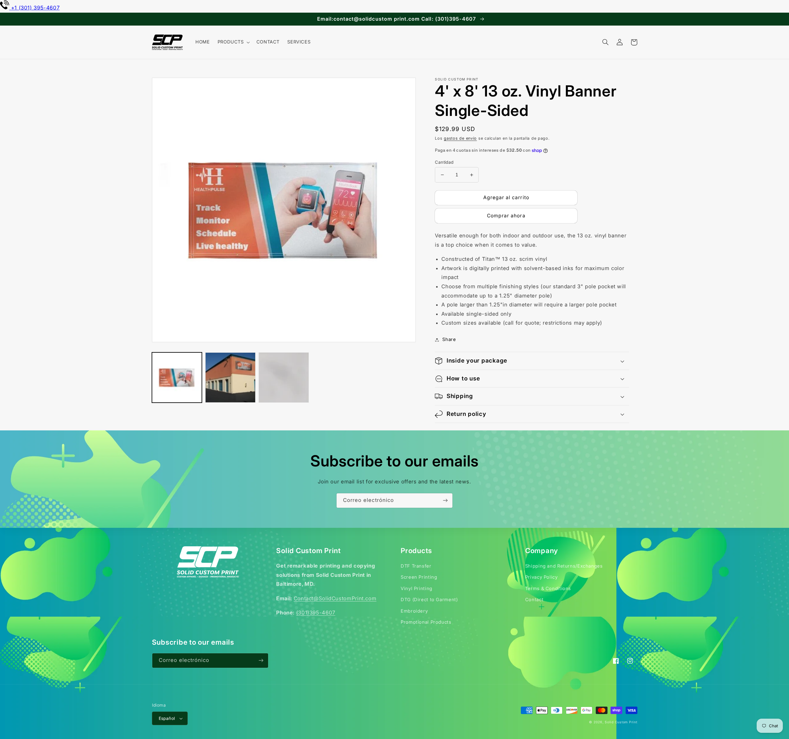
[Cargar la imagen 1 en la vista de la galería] (177, 377)
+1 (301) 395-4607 (35, 8)
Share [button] (449, 339)
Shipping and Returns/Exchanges (564, 566)
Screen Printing (419, 577)
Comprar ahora (506, 216)
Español (167, 718)
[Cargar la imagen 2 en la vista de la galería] (230, 377)
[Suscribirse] (445, 500)
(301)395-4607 (315, 613)
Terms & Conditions (548, 588)
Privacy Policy (541, 577)
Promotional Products (426, 622)
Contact (534, 599)
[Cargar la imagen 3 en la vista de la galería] (284, 377)
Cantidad (444, 162)
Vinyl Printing (416, 588)
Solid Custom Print (621, 722)
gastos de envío (460, 138)
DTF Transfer (416, 566)
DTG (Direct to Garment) (429, 599)
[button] (233, 42)
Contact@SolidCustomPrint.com (335, 598)
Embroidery (414, 611)
